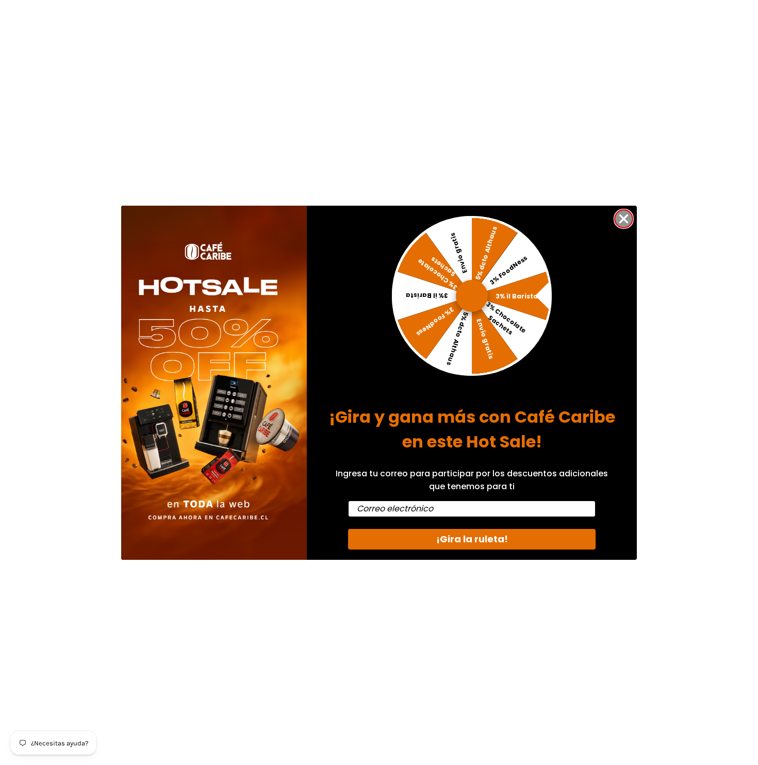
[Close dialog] (624, 219)
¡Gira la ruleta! (472, 539)
